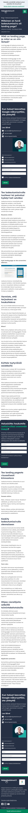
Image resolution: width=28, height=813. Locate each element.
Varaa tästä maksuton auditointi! (14, 6)
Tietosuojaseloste (11, 808)
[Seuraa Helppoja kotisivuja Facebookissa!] (2, 804)
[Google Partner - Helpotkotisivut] (23, 782)
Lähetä (5, 182)
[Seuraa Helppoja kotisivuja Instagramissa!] (5, 804)
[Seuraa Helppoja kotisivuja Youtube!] (8, 804)
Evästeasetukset (20, 808)
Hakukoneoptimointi (11, 18)
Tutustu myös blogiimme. (9, 800)
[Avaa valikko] (25, 11)
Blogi (2, 18)
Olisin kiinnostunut (6, 155)
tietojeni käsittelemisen (14, 177)
